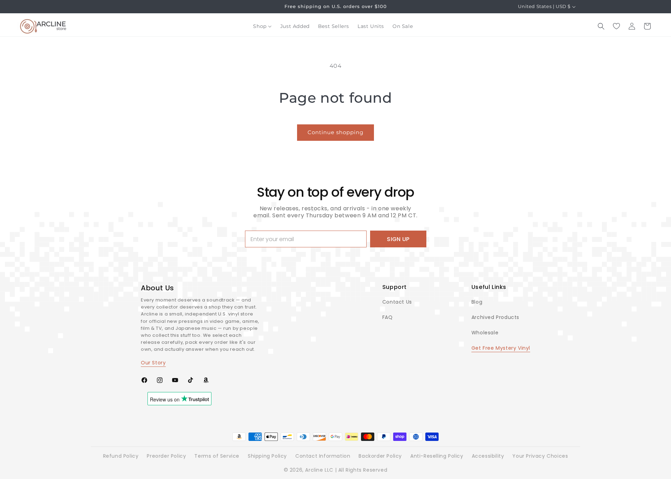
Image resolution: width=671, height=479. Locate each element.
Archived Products (495, 317)
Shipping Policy (267, 455)
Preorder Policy (166, 455)
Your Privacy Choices (540, 455)
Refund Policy (121, 455)
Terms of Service (216, 455)
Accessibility (488, 455)
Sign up (398, 239)
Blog (476, 301)
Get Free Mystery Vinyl (500, 347)
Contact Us (397, 301)
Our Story (153, 362)
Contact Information (322, 455)
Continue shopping (335, 132)
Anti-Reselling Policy (436, 455)
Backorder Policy (380, 455)
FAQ (387, 317)
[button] (262, 26)
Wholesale (484, 332)
